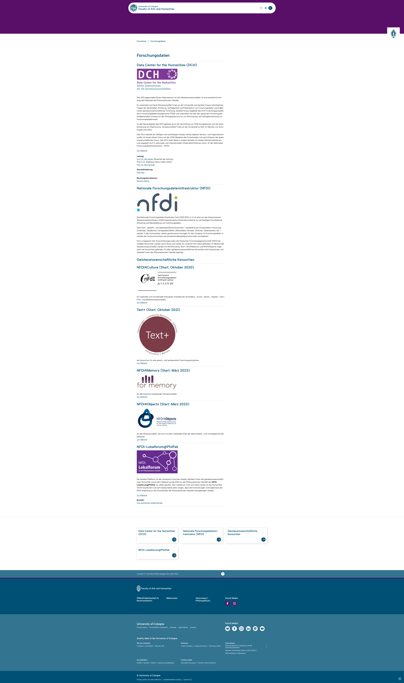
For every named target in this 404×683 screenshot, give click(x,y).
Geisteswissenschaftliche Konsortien (242, 532)
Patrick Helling (143, 181)
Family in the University (207, 663)
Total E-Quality (186, 646)
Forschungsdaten (158, 41)
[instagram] (234, 603)
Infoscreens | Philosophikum (203, 599)
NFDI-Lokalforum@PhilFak (153, 549)
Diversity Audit (215, 646)
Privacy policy (142, 627)
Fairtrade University (188, 663)
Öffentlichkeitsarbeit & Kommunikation (148, 599)
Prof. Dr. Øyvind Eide (146, 165)
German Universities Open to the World (240, 650)
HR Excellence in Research (235, 653)
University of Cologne (156, 6)
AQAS (153, 663)
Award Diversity (201, 646)
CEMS (139, 663)
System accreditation (166, 663)
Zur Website (142, 150)
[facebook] (227, 603)
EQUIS (146, 663)
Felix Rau (141, 172)
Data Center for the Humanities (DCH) (156, 532)
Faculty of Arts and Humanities (156, 8)
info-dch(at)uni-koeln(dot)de (149, 503)
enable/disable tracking (172, 680)
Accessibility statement (159, 627)
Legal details (183, 627)
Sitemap (173, 627)
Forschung (142, 41)
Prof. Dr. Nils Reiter (145, 159)
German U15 (159, 646)
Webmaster (171, 598)
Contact (193, 627)
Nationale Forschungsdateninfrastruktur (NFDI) (200, 532)
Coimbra (140, 646)
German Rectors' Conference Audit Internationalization (238, 647)
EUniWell (149, 646)
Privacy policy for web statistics (149, 680)
